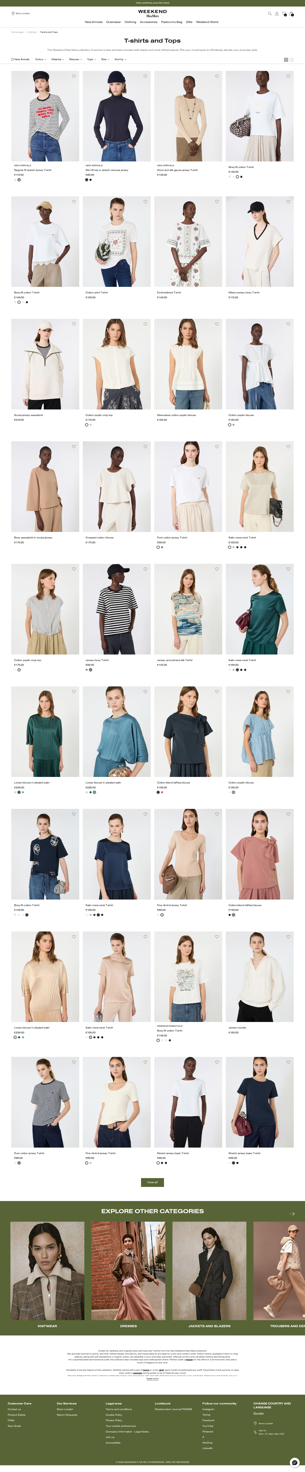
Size (104, 60)
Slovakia (258, 1413)
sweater (137, 1373)
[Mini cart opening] (295, 13)
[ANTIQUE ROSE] (15, 792)
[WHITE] (230, 177)
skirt (161, 1370)
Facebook (208, 1421)
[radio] (15, 180)
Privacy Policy (114, 1421)
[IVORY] (15, 180)
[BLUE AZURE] (23, 792)
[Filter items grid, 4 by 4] (286, 60)
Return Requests (67, 1415)
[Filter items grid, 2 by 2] (292, 60)
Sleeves (74, 60)
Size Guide (14, 1426)
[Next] (292, 1213)
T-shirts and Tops (49, 32)
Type (90, 60)
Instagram (208, 1409)
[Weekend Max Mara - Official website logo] (152, 13)
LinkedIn (207, 1448)
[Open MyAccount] (280, 13)
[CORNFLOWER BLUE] (233, 425)
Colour (39, 60)
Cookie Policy (114, 1415)
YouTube (207, 1426)
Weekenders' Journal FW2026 (173, 1409)
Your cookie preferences (121, 1426)
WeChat (207, 1443)
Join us (110, 1437)
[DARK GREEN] (19, 792)
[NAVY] (19, 180)
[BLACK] (245, 547)
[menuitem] (94, 24)
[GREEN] (237, 547)
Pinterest (207, 1432)
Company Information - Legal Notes (127, 1432)
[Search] (270, 13)
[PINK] (233, 547)
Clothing (31, 32)
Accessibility (113, 1443)
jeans (146, 1370)
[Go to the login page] (277, 13)
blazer (189, 1360)
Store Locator (65, 1409)
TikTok (206, 1415)
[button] (295, 1463)
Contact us (14, 1409)
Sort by (119, 60)
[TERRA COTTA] (162, 792)
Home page (17, 32)
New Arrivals (21, 60)
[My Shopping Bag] (291, 13)
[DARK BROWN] (90, 180)
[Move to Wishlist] (74, 76)
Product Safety (17, 1415)
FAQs (11, 1421)
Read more (152, 1379)
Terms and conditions (119, 1409)
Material (56, 60)
